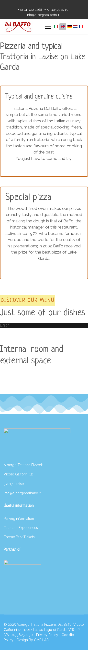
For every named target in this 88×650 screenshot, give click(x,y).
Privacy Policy (47, 635)
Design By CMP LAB (33, 640)
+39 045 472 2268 (30, 10)
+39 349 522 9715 (55, 10)
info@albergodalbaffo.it (42, 15)
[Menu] (48, 26)
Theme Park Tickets (19, 537)
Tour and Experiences (21, 528)
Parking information (19, 519)
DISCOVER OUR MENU (28, 300)
